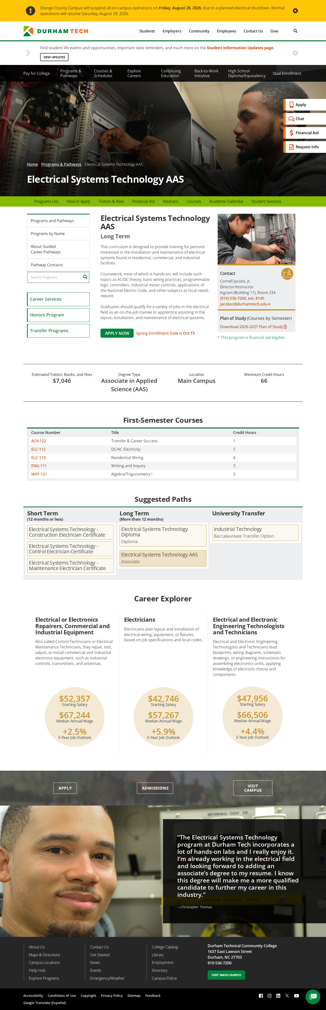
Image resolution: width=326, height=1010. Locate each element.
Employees (226, 31)
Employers (172, 31)
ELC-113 (38, 457)
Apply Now (117, 333)
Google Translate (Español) (44, 1002)
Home (32, 164)
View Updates (54, 57)
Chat (300, 118)
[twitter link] (287, 995)
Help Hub (37, 970)
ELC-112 (38, 449)
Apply (301, 104)
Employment (162, 962)
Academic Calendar (226, 201)
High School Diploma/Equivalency (247, 73)
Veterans (171, 201)
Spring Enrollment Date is (165, 333)
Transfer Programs (49, 330)
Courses (194, 201)
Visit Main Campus (226, 975)
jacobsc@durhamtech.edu (243, 304)
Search (88, 277)
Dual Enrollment (287, 73)
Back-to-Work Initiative (206, 73)
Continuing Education (171, 73)
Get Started (100, 954)
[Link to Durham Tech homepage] (59, 31)
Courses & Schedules (103, 73)
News (95, 962)
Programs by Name (48, 233)
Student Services (266, 201)
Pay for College (36, 73)
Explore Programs (44, 978)
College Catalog (165, 947)
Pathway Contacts (47, 264)
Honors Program (47, 315)
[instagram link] (269, 995)
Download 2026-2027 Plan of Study (252, 326)
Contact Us (253, 31)
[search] (295, 31)
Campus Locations (44, 962)
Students (147, 31)
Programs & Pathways (70, 73)
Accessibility (33, 995)
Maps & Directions (44, 954)
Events (95, 970)
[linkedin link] (278, 995)
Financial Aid (307, 132)
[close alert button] (295, 10)
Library (157, 954)
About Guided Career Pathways (46, 249)
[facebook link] (261, 995)
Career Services (46, 299)
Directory (159, 970)
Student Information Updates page (240, 47)
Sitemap (134, 995)
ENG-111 (39, 465)
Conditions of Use (62, 995)
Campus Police (164, 978)
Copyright (88, 995)
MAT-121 (39, 474)
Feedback (153, 995)
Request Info (307, 147)
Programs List (46, 201)
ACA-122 (38, 441)
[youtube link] (296, 995)
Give (274, 31)
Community (199, 31)
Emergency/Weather (107, 978)
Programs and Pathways (52, 220)
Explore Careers (134, 73)
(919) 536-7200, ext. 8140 (242, 298)
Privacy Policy (112, 995)
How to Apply (78, 201)
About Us (37, 947)
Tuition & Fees (111, 201)
